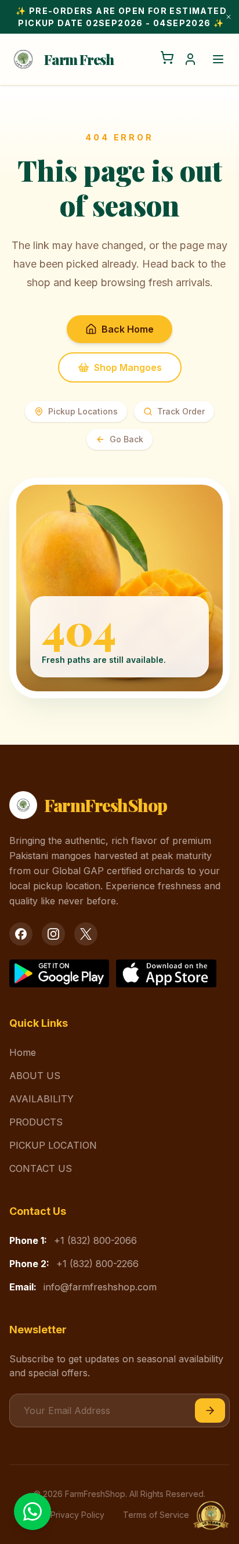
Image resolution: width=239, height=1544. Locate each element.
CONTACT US (40, 1168)
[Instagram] (53, 934)
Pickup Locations (83, 411)
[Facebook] (20, 934)
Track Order (181, 411)
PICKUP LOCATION (53, 1145)
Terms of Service (156, 1515)
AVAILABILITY (41, 1099)
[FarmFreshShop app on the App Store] (166, 973)
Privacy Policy (77, 1515)
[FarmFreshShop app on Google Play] (59, 973)
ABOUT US (34, 1075)
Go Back (126, 439)
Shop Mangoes (128, 367)
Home (22, 1052)
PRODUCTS (36, 1122)
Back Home (128, 329)
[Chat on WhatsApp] (32, 1511)
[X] (85, 934)
